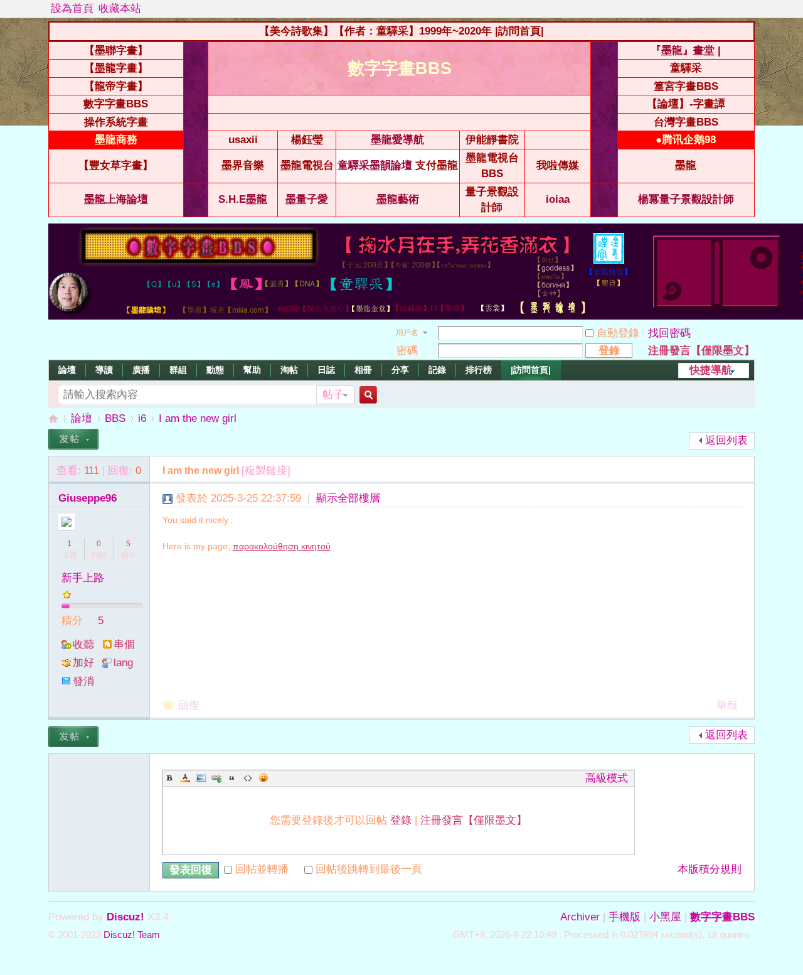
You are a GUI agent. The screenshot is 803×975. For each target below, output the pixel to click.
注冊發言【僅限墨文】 (701, 351)
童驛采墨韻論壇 (375, 165)
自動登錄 (618, 333)
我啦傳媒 (557, 165)
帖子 (333, 395)
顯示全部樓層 (348, 498)
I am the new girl (198, 418)
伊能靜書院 (492, 140)
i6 (142, 418)
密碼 (407, 351)
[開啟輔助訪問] (751, 8)
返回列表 (726, 440)
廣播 (141, 370)
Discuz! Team (132, 935)
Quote (232, 778)
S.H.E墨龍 (242, 199)
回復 (188, 705)
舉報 (727, 705)
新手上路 (82, 578)
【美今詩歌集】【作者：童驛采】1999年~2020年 (375, 31)
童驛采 (686, 68)
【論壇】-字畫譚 (686, 104)
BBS (115, 418)
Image (200, 778)
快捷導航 (710, 370)
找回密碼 (669, 333)
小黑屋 (665, 917)
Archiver (580, 917)
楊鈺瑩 (307, 140)
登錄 (401, 820)
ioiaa (558, 199)
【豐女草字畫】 (115, 165)
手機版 (625, 917)
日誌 (326, 370)
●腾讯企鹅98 (686, 140)
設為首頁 (72, 8)
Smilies (263, 778)
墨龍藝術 (397, 199)
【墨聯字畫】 (116, 51)
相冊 (363, 370)
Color (185, 778)
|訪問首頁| (519, 31)
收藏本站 (119, 8)
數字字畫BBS (115, 104)
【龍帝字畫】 (116, 86)
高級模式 (606, 778)
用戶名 (407, 332)
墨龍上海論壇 (116, 199)
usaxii (243, 140)
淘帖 (289, 370)
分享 (400, 370)
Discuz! (125, 917)
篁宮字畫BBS (686, 86)
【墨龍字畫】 (116, 68)
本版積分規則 (710, 869)
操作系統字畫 (116, 122)
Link (216, 778)
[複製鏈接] (266, 471)
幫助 (252, 370)
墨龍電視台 (307, 165)
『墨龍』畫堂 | (686, 51)
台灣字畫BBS (686, 122)
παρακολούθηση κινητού (282, 546)
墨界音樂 (242, 165)
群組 (178, 370)
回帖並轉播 (262, 869)
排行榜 (478, 370)
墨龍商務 (116, 140)
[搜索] (366, 395)
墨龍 (685, 165)
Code (248, 778)
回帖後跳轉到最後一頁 (369, 869)
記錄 (437, 370)
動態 (215, 370)
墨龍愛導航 (397, 140)
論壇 (67, 370)
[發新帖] (73, 439)
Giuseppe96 (87, 498)
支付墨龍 (436, 165)
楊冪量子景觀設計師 (686, 199)
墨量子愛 (306, 199)
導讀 (104, 370)
